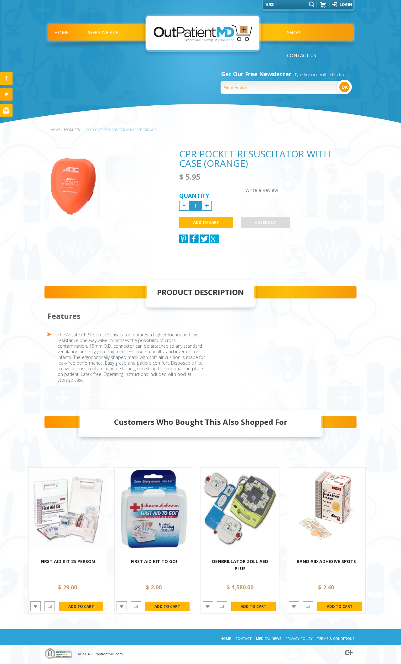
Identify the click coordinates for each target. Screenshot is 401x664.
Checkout (265, 222)
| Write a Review (258, 190)
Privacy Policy (299, 638)
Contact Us (301, 55)
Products (72, 130)
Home (61, 32)
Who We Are (103, 32)
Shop (293, 32)
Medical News (268, 638)
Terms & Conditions (335, 638)
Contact (243, 638)
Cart (323, 7)
